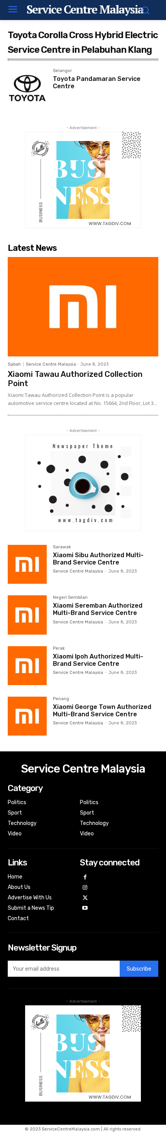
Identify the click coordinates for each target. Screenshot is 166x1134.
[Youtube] (85, 908)
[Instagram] (85, 888)
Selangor (62, 71)
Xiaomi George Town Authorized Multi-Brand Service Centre (102, 710)
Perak (59, 648)
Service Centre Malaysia (51, 364)
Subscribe (139, 969)
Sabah (14, 364)
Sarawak (62, 547)
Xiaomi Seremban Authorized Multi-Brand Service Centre (97, 609)
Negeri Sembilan (70, 597)
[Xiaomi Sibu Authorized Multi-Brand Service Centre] (27, 564)
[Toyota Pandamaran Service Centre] (27, 88)
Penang (61, 699)
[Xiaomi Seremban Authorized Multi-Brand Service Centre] (27, 614)
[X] (85, 898)
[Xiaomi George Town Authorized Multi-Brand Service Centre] (27, 716)
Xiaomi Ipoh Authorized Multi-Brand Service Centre (98, 660)
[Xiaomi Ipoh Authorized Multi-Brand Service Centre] (27, 665)
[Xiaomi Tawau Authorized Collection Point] (83, 306)
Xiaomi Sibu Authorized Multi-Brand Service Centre (98, 558)
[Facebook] (85, 877)
